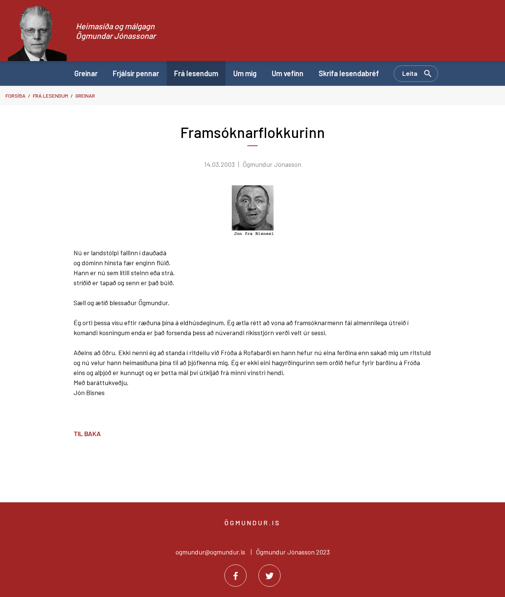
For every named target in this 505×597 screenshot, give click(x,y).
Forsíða (16, 95)
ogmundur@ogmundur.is (210, 552)
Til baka (87, 433)
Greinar (85, 95)
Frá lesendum (50, 95)
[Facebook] (235, 575)
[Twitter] (269, 575)
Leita (409, 73)
